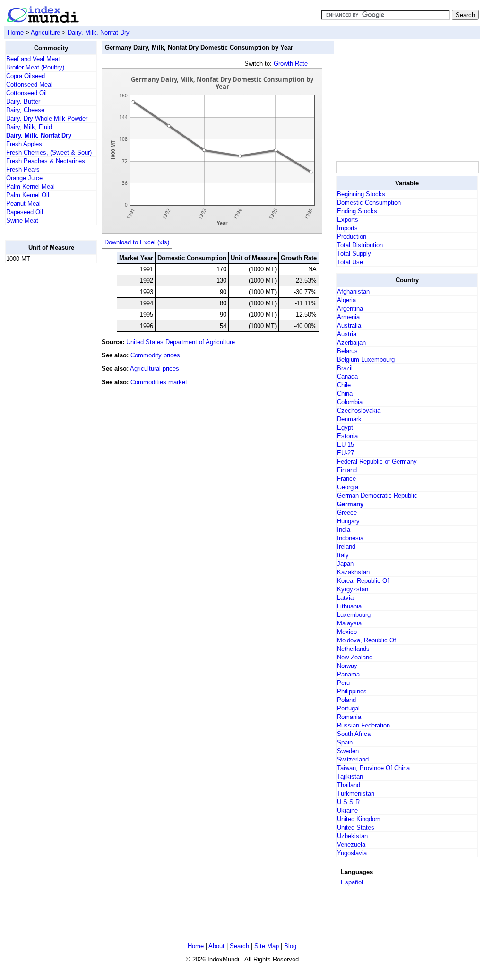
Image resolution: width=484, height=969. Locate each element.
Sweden (348, 750)
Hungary (348, 521)
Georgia (347, 487)
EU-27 (345, 453)
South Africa (354, 733)
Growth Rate (291, 63)
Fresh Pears (23, 169)
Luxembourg (354, 614)
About (216, 946)
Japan (345, 563)
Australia (349, 325)
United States (355, 827)
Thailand (348, 784)
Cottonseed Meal (29, 84)
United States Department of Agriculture (180, 342)
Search (239, 946)
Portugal (348, 708)
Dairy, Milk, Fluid (29, 126)
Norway (347, 665)
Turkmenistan (355, 793)
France (346, 478)
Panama (348, 674)
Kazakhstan (353, 572)
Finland (347, 470)
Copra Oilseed (25, 75)
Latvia (345, 597)
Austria (346, 333)
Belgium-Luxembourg (366, 359)
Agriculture (45, 32)
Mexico (347, 631)
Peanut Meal (23, 203)
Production (351, 236)
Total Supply (354, 253)
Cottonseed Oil (26, 92)
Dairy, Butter (23, 101)
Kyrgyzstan (352, 589)
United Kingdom (358, 818)
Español (352, 882)
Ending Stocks (357, 211)
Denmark (349, 419)
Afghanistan (353, 291)
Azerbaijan (351, 342)
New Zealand (354, 657)
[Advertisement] (43, 412)
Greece (347, 512)
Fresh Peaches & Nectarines (45, 160)
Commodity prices (155, 355)
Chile (344, 385)
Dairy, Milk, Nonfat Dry (99, 32)
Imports (347, 228)
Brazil (345, 368)
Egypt (345, 427)
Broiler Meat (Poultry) (35, 67)
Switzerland (353, 759)
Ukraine (347, 810)
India (343, 529)
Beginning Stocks (361, 194)
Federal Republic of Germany (377, 461)
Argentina (350, 308)
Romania (349, 716)
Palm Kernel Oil (27, 195)
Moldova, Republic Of (366, 640)
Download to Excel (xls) (136, 242)
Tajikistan (350, 776)
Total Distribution (360, 245)
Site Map (266, 946)
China (345, 393)
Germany (350, 504)
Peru (343, 682)
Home (16, 32)
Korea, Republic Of (363, 580)
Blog (290, 946)
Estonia (347, 436)
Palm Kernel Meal (30, 186)
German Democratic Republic (377, 495)
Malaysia (349, 623)
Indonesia (350, 538)
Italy (343, 555)
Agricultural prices (154, 368)
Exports (347, 219)
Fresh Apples (24, 143)
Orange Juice (24, 178)
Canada (347, 376)
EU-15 (345, 444)
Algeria (346, 299)
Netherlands (353, 648)
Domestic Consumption (369, 202)
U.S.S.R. (349, 801)
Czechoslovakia (358, 410)
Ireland (346, 546)
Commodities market (158, 382)
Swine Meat (22, 220)
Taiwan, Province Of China (373, 767)
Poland (346, 699)
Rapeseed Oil (24, 212)
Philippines (352, 691)
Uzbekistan (352, 835)
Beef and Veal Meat (33, 58)
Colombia (350, 402)
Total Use (350, 262)
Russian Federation (363, 725)
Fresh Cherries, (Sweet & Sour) (49, 152)
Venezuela (351, 844)
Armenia (348, 316)
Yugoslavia (352, 853)
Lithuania (349, 606)
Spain (345, 742)
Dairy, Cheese (25, 109)
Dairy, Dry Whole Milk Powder (46, 118)
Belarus (347, 351)
